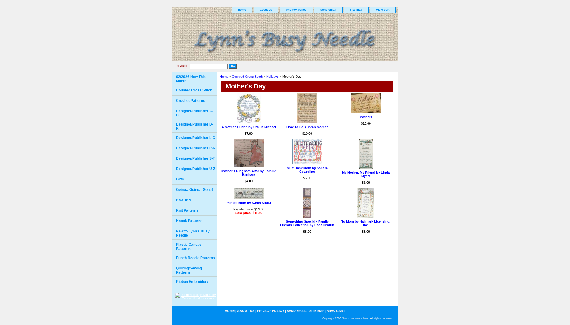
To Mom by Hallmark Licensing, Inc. (365, 223)
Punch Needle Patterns (195, 258)
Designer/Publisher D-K (194, 126)
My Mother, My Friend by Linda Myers (366, 174)
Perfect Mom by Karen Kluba (249, 202)
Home (224, 76)
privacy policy (296, 9)
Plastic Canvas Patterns (189, 246)
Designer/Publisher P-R (196, 148)
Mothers (366, 117)
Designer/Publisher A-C (194, 113)
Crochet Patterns (190, 101)
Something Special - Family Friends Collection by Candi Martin (307, 223)
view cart (383, 9)
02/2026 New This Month (191, 79)
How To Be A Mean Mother (307, 127)
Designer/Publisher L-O (195, 138)
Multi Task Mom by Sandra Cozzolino (307, 169)
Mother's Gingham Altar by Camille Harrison (248, 172)
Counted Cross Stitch (247, 76)
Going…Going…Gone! (194, 190)
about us (266, 9)
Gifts (180, 179)
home (242, 9)
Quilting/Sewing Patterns (189, 270)
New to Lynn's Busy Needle (193, 233)
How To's (183, 200)
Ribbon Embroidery (192, 282)
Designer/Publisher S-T (195, 158)
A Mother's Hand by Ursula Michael (248, 127)
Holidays (272, 76)
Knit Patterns (187, 210)
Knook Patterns (189, 221)
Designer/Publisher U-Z (195, 169)
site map (356, 9)
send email (328, 9)
